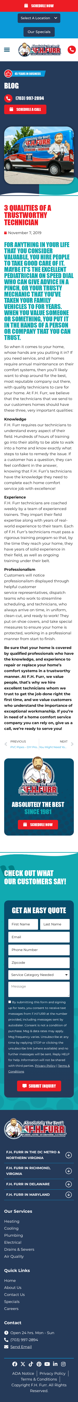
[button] (6, 49)
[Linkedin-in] (55, 1364)
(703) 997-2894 (30, 98)
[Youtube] (47, 1364)
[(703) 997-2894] (8, 98)
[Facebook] (14, 1364)
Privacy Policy (45, 1066)
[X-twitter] (22, 1364)
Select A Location (35, 18)
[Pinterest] (39, 1364)
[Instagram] (63, 1364)
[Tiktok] (30, 1364)
